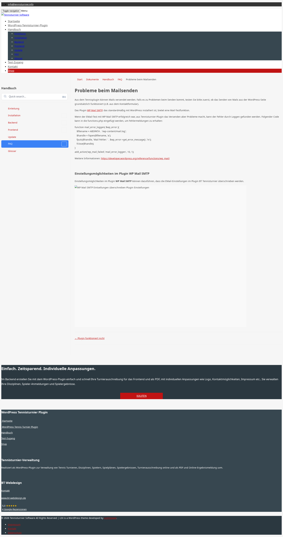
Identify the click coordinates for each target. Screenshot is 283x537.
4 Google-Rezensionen (14, 509)
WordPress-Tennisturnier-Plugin (28, 25)
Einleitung (20, 33)
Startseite (14, 21)
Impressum (14, 524)
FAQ (16, 54)
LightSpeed (110, 518)
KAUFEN (142, 396)
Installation (20, 37)
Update (18, 50)
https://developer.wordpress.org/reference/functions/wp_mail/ (135, 158)
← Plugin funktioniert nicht (89, 338)
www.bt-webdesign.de (13, 498)
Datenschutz (15, 532)
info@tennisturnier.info (20, 4)
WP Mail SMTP (94, 110)
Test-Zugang (15, 62)
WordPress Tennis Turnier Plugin (19, 426)
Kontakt (13, 66)
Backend (19, 41)
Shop (11, 70)
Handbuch (14, 29)
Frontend (19, 46)
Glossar (18, 58)
